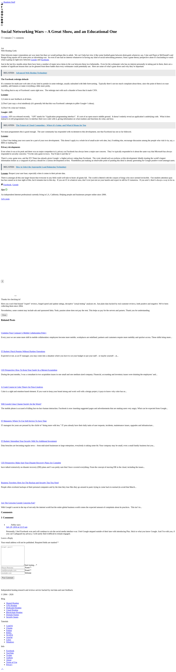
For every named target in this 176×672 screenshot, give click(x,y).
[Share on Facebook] (1, 7)
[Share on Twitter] (2, 10)
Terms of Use (11, 662)
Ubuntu (9, 628)
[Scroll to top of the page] (2, 670)
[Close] (15, 295)
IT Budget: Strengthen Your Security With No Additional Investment (29, 441)
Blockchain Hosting (14, 612)
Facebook (45, 60)
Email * (28, 570)
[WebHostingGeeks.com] (7, 586)
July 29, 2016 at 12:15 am (16, 527)
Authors (9, 658)
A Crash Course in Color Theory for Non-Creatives (22, 387)
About (8, 660)
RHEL (9, 633)
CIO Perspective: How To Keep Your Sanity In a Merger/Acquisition (29, 370)
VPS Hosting (11, 605)
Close (4, 315)
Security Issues (12, 617)
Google (34, 60)
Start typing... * (30, 565)
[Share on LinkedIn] (2, 17)
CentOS (9, 626)
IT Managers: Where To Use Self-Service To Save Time (24, 421)
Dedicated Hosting (13, 608)
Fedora (9, 630)
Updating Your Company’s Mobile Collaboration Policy (23, 333)
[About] (2, 281)
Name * (28, 567)
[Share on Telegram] (2, 23)
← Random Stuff (8, 2)
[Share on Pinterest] (2, 15)
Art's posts (5, 199)
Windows (10, 642)
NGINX (9, 635)
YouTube (10, 653)
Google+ (4, 116)
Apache (9, 637)
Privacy (9, 665)
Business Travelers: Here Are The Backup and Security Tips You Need (30, 483)
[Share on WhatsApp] (2, 25)
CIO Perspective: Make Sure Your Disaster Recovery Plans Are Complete (31, 463)
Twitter (9, 655)
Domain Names (12, 615)
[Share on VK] (2, 20)
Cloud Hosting (12, 610)
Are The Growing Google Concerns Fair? (18, 503)
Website (28, 573)
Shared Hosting (12, 603)
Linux (8, 640)
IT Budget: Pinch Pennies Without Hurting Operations (23, 351)
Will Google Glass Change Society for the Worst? (21, 404)
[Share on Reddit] (2, 12)
